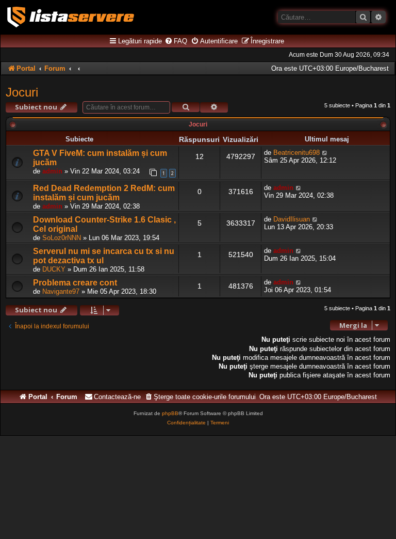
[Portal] (70, 17)
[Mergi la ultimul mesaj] (325, 152)
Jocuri (22, 92)
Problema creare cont (75, 282)
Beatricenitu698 (296, 152)
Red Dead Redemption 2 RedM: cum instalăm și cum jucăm (104, 193)
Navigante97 (60, 291)
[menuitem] (175, 41)
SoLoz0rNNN (61, 238)
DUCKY (53, 269)
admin (52, 171)
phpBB (170, 413)
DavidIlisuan (291, 219)
